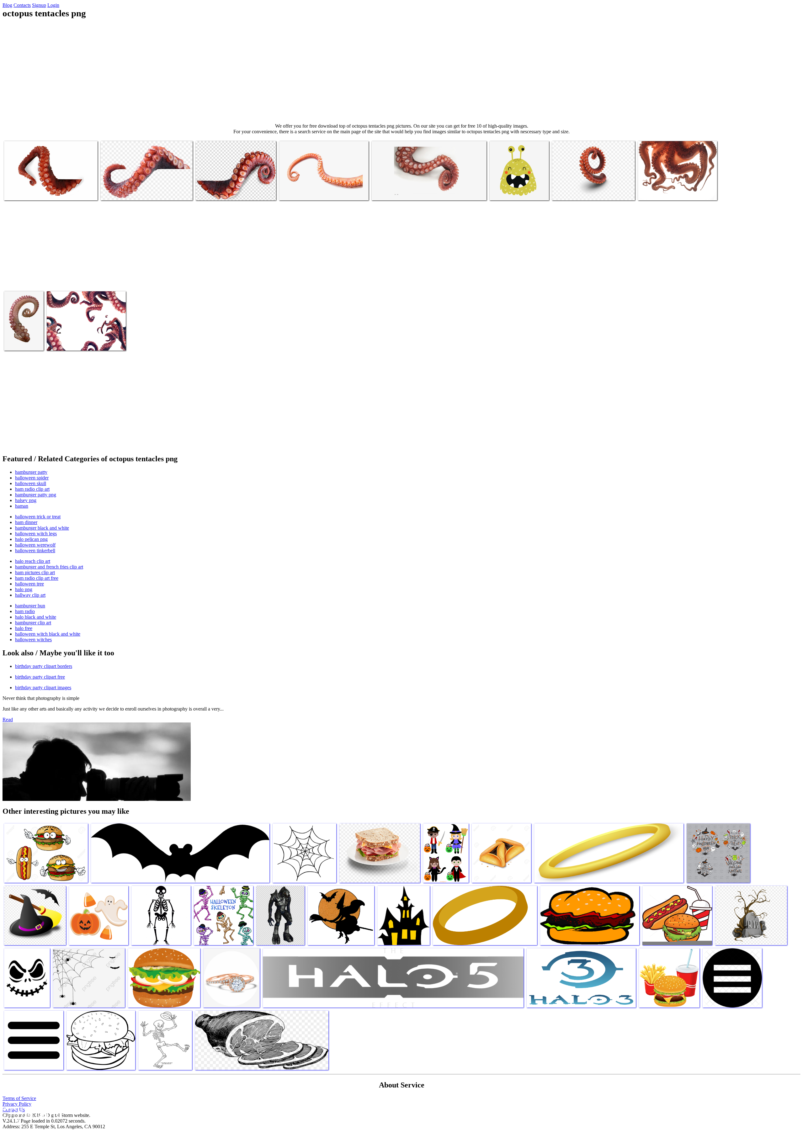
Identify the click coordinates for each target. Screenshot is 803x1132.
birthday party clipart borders (43, 666)
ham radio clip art (32, 489)
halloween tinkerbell (35, 550)
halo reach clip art (32, 561)
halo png (23, 589)
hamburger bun (30, 605)
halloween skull (30, 483)
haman (21, 506)
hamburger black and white (42, 528)
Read (8, 719)
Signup (39, 5)
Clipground (31, 1113)
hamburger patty (31, 472)
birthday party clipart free (40, 677)
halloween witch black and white (47, 634)
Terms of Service (19, 1098)
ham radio (25, 611)
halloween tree (29, 583)
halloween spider (32, 477)
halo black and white (35, 617)
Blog (7, 5)
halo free (23, 628)
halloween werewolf (35, 544)
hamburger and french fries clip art (49, 566)
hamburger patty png (35, 494)
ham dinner (26, 522)
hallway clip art (30, 595)
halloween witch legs (36, 533)
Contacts (22, 5)
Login (53, 5)
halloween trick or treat (38, 516)
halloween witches (33, 639)
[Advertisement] (401, 71)
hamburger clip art (33, 622)
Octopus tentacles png (25, 191)
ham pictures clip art (35, 572)
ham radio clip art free (36, 578)
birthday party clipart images (43, 687)
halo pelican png (31, 539)
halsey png (25, 500)
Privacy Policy (17, 1104)
